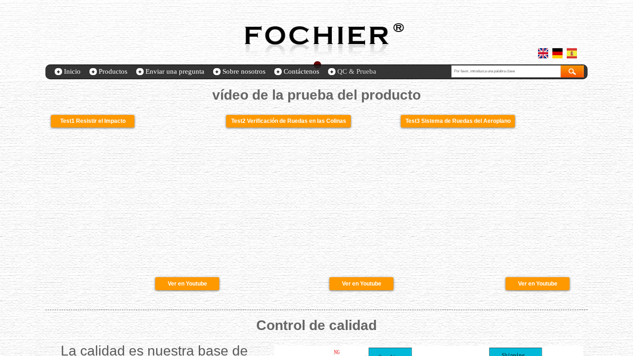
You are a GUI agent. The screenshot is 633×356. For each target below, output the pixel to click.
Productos (113, 71)
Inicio (72, 71)
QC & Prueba (356, 71)
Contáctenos (301, 71)
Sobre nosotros (244, 71)
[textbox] (506, 71)
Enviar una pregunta (175, 71)
